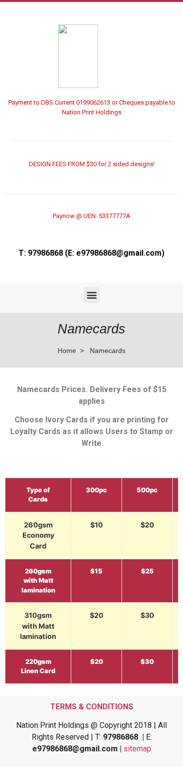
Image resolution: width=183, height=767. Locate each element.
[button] (91, 295)
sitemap (137, 748)
